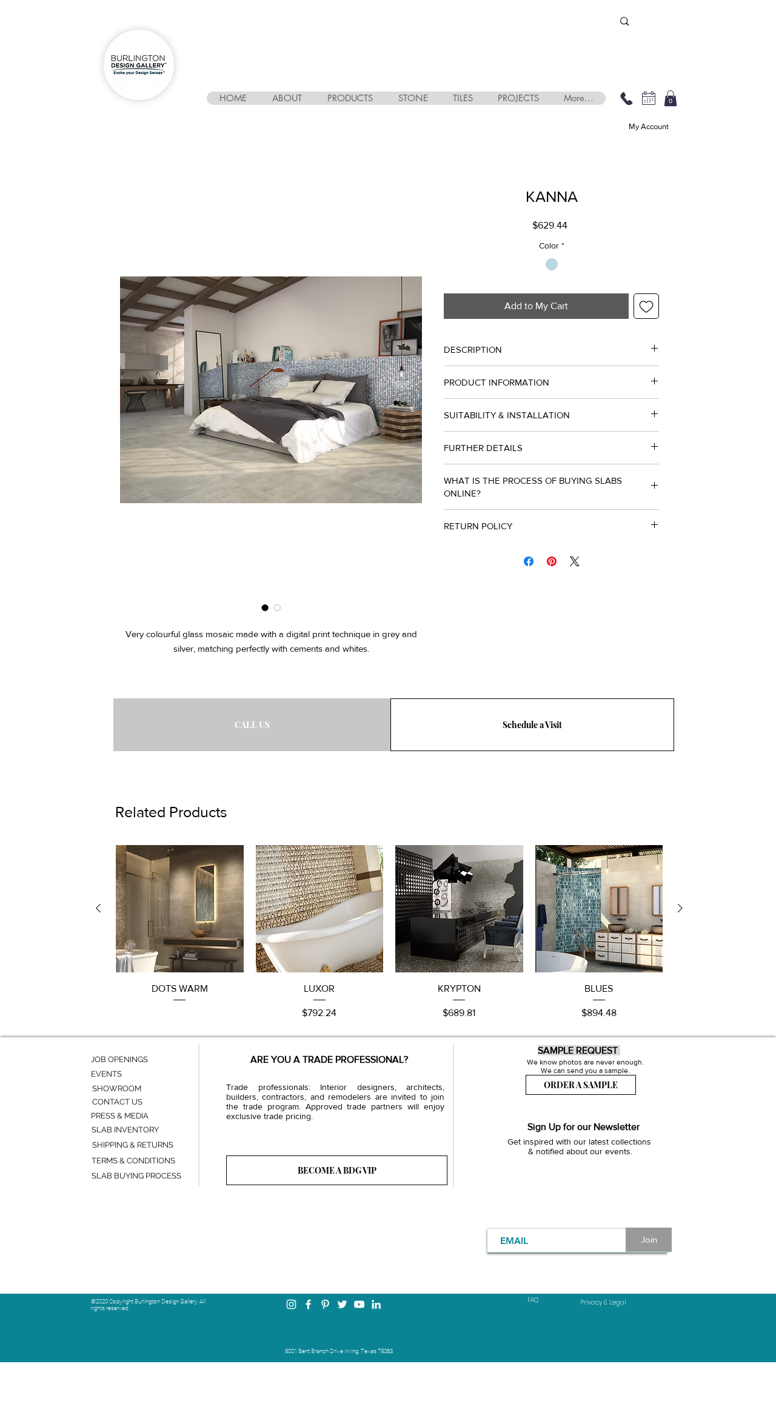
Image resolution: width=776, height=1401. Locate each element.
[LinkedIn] (376, 1304)
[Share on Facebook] (528, 561)
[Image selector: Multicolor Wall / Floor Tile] (277, 607)
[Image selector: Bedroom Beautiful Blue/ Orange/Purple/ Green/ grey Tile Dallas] (265, 607)
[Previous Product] (98, 908)
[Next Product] (680, 908)
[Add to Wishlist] (646, 306)
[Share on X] (574, 561)
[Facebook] (308, 1304)
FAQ (532, 1300)
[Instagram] (291, 1304)
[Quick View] (180, 909)
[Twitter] (342, 1304)
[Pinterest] (325, 1304)
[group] (389, 932)
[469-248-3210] (626, 98)
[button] (286, 98)
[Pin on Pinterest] (551, 561)
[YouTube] (359, 1304)
